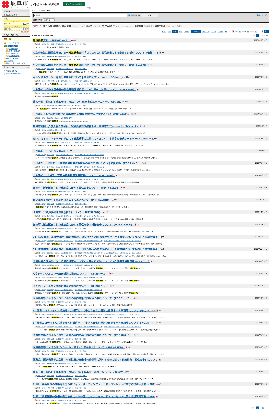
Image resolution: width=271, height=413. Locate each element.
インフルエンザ (108, 26)
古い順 (213, 32)
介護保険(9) (13, 49)
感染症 (168, 26)
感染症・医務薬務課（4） (15, 74)
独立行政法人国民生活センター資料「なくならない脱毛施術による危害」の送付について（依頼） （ (96, 52)
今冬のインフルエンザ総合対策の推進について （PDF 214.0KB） (71, 273)
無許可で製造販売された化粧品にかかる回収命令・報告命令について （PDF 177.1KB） (83, 224)
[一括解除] (25, 31)
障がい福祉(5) (14, 56)
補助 (94, 26)
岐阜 (117, 26)
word (244, 31)
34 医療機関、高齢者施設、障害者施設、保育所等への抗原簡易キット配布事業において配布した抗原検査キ (96, 236)
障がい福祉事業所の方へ (64, 93)
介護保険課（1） (12, 71)
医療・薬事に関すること (64, 81)
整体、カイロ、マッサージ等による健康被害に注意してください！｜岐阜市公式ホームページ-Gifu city (92, 138)
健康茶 (179, 26)
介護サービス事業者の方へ (63, 118)
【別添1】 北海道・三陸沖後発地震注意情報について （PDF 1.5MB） (74, 175)
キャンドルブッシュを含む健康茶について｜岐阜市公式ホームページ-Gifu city (78, 77)
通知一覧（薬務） (81, 191)
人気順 (220, 32)
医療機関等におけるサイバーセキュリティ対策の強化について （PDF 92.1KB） (79, 347)
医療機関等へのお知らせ (64, 44)
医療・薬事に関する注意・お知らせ (87, 81)
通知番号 (57, 26)
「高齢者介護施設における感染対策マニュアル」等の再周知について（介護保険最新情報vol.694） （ (91, 261)
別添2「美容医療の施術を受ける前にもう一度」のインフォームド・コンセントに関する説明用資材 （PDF (94, 384)
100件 (186, 32)
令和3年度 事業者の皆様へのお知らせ (88, 290)
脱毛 (45, 26)
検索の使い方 (262, 15)
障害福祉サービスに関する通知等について (89, 93)
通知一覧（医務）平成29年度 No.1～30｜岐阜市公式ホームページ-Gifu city (77, 101)
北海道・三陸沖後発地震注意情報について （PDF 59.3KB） (67, 212)
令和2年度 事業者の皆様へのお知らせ (88, 277)
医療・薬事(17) (14, 51)
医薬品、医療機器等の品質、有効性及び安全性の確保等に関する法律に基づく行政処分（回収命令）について (95, 359)
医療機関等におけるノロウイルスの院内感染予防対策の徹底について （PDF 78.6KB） (83, 335)
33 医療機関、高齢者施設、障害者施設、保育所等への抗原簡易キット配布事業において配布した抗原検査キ (96, 249)
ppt (259, 31)
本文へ (89, 8)
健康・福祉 (41, 44)
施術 (64, 26)
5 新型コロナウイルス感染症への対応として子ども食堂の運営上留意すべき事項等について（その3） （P (94, 322)
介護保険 (50, 118)
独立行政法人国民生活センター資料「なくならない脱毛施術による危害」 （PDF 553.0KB (90, 65)
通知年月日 (160, 26)
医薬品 (89, 26)
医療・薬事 (50, 44)
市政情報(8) (10, 61)
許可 (83, 26)
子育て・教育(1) (12, 59)
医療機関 (139, 26)
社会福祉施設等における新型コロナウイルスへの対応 (122, 241)
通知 (69, 26)
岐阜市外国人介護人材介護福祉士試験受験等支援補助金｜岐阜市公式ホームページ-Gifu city (86, 126)
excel (252, 31)
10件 (164, 32)
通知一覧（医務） (81, 44)
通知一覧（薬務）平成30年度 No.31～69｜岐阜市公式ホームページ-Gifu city (78, 372)
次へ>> (265, 36)
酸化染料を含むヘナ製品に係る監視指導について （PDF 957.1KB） (72, 200)
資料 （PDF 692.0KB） (52, 40)
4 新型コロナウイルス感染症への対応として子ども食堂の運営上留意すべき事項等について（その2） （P (94, 310)
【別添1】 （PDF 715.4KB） (50, 150)
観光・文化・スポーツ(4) (15, 63)
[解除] (25, 24)
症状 (98, 26)
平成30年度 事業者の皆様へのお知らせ (89, 265)
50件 (181, 32)
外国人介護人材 (59, 130)
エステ (173, 26)
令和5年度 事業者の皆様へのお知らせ (88, 241)
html (229, 31)
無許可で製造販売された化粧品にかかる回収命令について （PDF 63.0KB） (76, 187)
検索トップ (6, 39)
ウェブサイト (76, 26)
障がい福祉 (50, 93)
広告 (50, 26)
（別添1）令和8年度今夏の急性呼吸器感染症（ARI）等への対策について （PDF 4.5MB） (84, 89)
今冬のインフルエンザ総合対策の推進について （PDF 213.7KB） (71, 286)
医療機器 (147, 26)
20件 (169, 32)
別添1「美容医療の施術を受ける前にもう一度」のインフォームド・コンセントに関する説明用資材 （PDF (94, 396)
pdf (236, 31)
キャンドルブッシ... (127, 26)
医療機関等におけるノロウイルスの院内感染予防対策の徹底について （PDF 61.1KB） (83, 298)
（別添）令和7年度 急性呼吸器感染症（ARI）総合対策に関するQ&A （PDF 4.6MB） (82, 114)
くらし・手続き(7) (13, 43)
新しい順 (205, 32)
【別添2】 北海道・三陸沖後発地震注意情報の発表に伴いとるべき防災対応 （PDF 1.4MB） (87, 163)
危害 (152, 26)
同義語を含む (136, 15)
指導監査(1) (13, 53)
